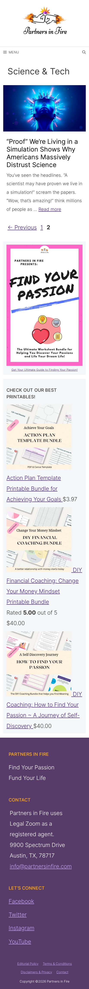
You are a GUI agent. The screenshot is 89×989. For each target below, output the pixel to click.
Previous (22, 227)
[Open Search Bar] (84, 52)
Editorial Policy (27, 964)
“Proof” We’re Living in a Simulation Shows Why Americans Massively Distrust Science (42, 153)
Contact (62, 972)
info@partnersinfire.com (41, 866)
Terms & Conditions (57, 964)
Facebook (21, 901)
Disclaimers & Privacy (36, 972)
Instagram (21, 928)
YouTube (20, 941)
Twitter (18, 914)
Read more (49, 209)
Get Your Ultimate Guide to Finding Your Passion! (44, 369)
